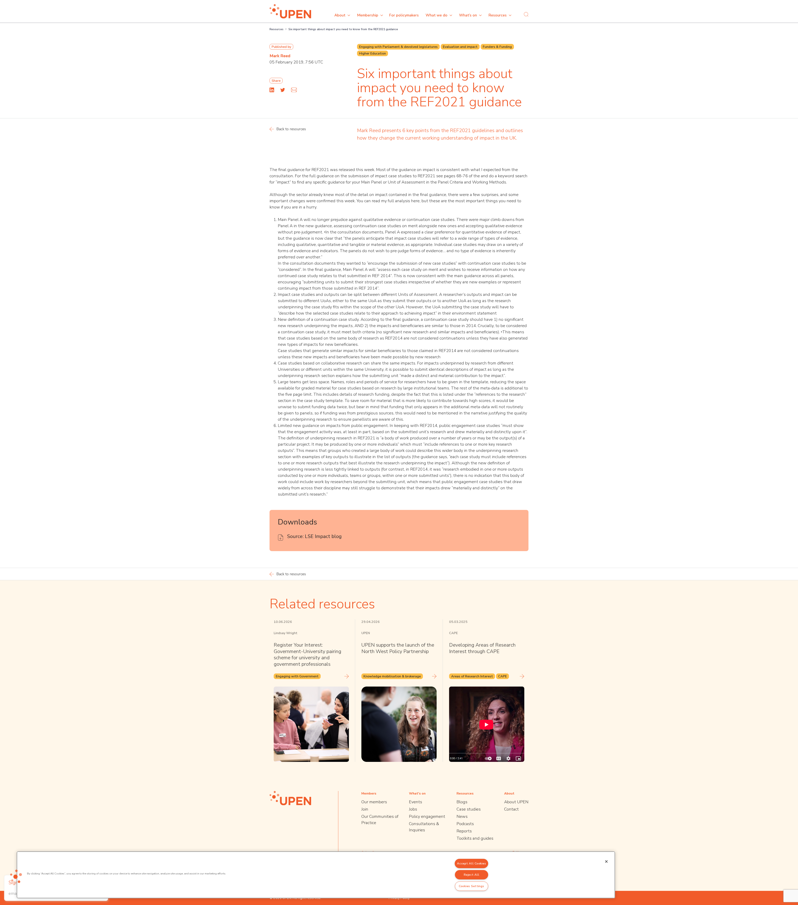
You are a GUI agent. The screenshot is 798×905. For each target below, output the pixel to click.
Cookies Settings (471, 886)
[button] (16, 876)
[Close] (606, 861)
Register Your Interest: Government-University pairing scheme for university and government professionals (307, 654)
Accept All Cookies (471, 863)
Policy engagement (427, 816)
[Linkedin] (272, 90)
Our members (374, 802)
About (339, 15)
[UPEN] (290, 11)
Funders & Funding (497, 47)
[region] (316, 874)
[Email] (294, 90)
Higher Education (372, 53)
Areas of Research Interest (472, 676)
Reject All (471, 875)
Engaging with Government (297, 676)
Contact (511, 809)
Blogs (462, 802)
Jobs (413, 809)
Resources (498, 15)
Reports (464, 831)
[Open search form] (526, 14)
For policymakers (404, 15)
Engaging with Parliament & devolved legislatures (398, 47)
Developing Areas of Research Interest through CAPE (482, 648)
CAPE (502, 676)
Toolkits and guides (475, 838)
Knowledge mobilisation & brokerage (392, 676)
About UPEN (516, 802)
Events (415, 802)
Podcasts (465, 824)
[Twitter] (282, 90)
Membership (367, 15)
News (462, 816)
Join (364, 809)
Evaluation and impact (460, 47)
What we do (436, 15)
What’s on (468, 15)
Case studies (469, 809)
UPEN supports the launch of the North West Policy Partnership (397, 648)
